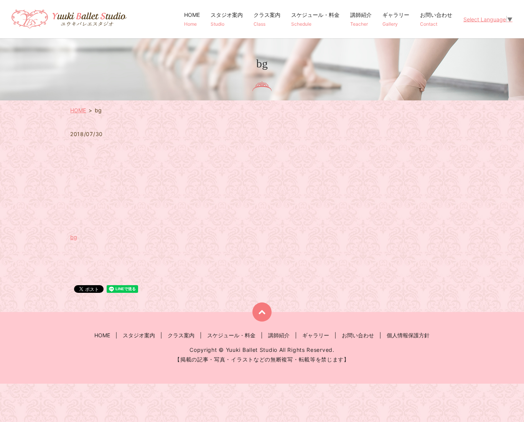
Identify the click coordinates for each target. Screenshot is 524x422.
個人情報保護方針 (408, 335)
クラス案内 (267, 19)
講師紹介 (361, 19)
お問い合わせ (436, 19)
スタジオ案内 (227, 19)
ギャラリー (395, 19)
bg (73, 237)
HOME (192, 19)
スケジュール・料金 (315, 19)
